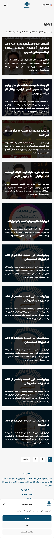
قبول (27, 518)
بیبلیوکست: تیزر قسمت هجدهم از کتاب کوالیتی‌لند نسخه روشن (27, 257)
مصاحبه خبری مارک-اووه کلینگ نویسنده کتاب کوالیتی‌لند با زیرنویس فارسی (27, 174)
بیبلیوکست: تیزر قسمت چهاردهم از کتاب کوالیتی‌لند (27, 423)
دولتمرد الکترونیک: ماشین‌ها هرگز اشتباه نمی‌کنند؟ (27, 133)
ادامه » (31, 70)
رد (27, 525)
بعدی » (25, 459)
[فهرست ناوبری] (5, 5)
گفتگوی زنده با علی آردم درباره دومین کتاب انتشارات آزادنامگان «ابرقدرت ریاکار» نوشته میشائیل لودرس (27, 48)
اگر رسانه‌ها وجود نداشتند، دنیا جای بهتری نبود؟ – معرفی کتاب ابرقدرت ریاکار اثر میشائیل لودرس (27, 89)
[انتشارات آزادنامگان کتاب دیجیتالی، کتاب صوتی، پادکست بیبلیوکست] (27, 5)
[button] (4, 504)
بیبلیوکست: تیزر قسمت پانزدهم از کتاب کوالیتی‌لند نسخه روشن (27, 381)
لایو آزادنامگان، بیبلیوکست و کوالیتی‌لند (28, 221)
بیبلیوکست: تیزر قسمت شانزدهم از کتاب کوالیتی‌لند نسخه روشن (27, 340)
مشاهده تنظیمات (27, 532)
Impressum (27, 494)
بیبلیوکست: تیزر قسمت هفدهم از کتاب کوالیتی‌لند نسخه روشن (27, 298)
